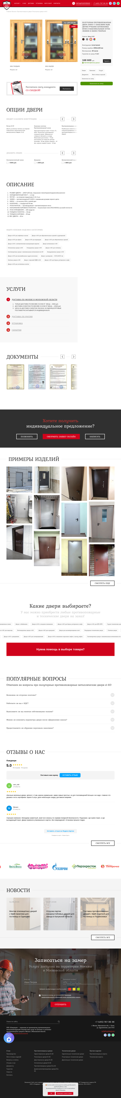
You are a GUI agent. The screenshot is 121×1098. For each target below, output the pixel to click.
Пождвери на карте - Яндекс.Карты (60, 835)
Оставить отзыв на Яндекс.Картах (60, 831)
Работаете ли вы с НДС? (17, 703)
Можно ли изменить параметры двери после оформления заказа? (36, 719)
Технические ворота (96, 1057)
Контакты (9, 1075)
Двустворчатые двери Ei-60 (43, 1060)
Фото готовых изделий (13, 1057)
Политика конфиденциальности (17, 1033)
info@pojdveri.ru (83, 3)
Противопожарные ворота (98, 1054)
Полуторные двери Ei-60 (42, 1057)
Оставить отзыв (70, 775)
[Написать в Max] (110, 3)
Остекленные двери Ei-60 (42, 1063)
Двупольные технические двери (72, 1060)
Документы (10, 1066)
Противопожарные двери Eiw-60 (45, 1066)
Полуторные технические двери (72, 1057)
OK (51, 1093)
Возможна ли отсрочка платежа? (21, 695)
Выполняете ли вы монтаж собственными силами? (29, 711)
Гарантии (9, 1069)
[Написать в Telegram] (114, 3)
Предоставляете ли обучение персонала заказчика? (30, 728)
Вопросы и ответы (12, 1060)
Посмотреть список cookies (64, 1093)
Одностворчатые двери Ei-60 (43, 1054)
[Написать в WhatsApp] (118, 3)
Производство (11, 1054)
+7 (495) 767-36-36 (100, 3)
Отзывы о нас (11, 1063)
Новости (9, 1072)
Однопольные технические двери (73, 1054)
